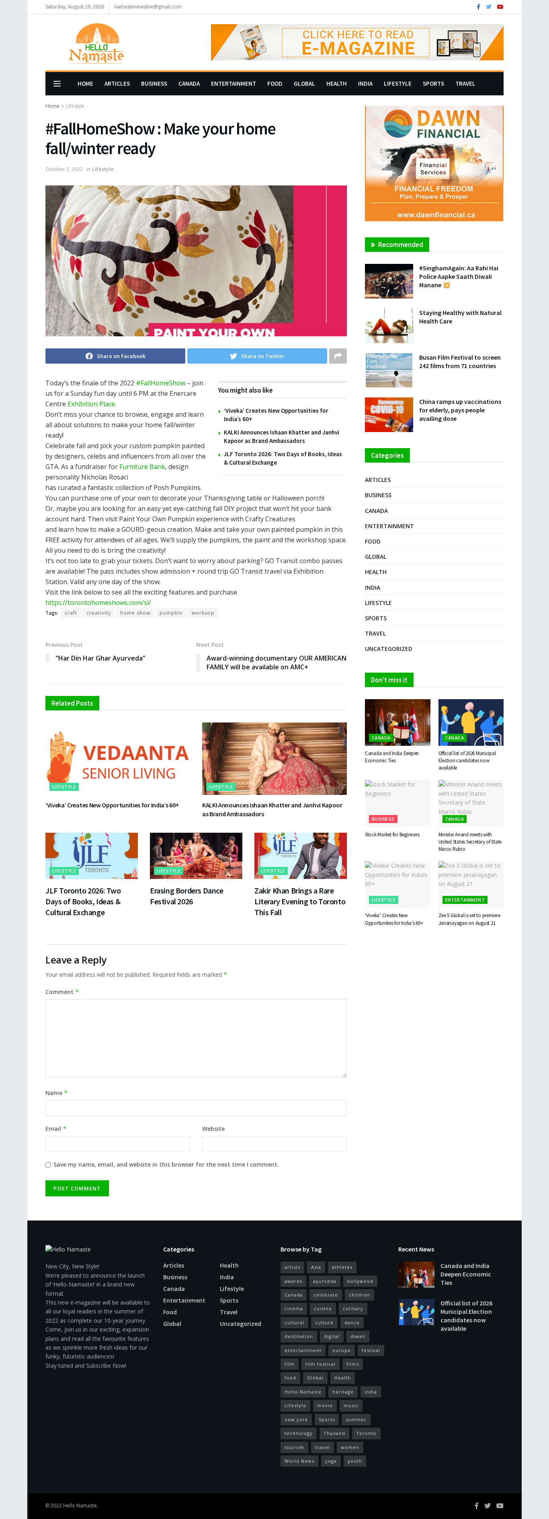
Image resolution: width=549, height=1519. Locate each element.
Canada (189, 83)
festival (371, 1350)
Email (56, 1128)
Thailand (334, 1433)
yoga (331, 1461)
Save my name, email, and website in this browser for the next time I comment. (166, 1164)
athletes (342, 1267)
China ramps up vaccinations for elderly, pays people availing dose (460, 409)
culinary (353, 1308)
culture (324, 1322)
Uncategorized (388, 648)
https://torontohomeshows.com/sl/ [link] (98, 602)
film (290, 1364)
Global (304, 83)
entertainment (303, 1350)
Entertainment (233, 83)
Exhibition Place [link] (91, 403)
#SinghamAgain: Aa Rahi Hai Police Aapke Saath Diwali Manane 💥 (458, 276)
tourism (294, 1447)
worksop (203, 612)
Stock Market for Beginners (392, 834)
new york (296, 1419)
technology (299, 1433)
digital (332, 1336)
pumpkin (171, 612)
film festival (320, 1364)
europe (341, 1350)
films (352, 1364)
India (365, 83)
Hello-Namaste (303, 1392)
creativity (98, 612)
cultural (294, 1322)
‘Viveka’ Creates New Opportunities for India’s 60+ (112, 805)
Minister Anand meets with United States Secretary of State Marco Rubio (470, 841)
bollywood (360, 1281)
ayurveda (324, 1281)
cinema (294, 1308)
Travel (465, 83)
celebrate (325, 1295)
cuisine (323, 1308)
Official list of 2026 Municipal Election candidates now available (467, 760)
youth (355, 1461)
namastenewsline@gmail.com (148, 6)
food (290, 1378)
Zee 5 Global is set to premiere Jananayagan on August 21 (469, 919)
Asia (316, 1267)
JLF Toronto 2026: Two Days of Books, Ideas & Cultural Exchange (83, 901)
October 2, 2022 (64, 169)
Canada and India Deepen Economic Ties (392, 757)
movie (325, 1405)
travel (322, 1447)
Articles (117, 83)
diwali (357, 1336)
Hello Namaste (80, 1505)
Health (336, 83)
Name (56, 1093)
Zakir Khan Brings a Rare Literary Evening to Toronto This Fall (299, 901)
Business (154, 83)
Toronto (366, 1433)
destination (299, 1336)
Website (213, 1128)
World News (299, 1461)
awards (293, 1281)
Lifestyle (398, 83)
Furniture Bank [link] (142, 466)
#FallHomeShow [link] (160, 383)
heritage (343, 1392)
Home (85, 83)
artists (292, 1267)
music (351, 1405)
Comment (62, 992)
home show (135, 612)
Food (275, 83)
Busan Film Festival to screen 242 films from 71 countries (460, 361)
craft (71, 612)
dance (352, 1322)
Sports (433, 83)
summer (356, 1419)
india (371, 1392)
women (350, 1447)
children (359, 1295)
